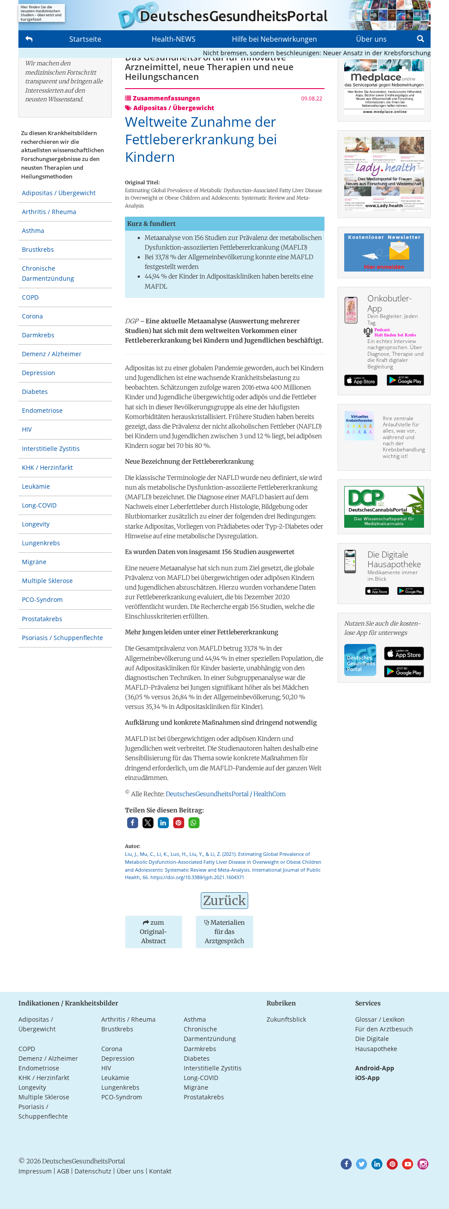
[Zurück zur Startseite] (224, 15)
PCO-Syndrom (42, 599)
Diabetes (35, 391)
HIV (27, 429)
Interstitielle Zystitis (51, 448)
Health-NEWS (174, 39)
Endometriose (42, 410)
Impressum (35, 1171)
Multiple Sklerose (47, 580)
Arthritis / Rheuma (49, 211)
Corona (32, 316)
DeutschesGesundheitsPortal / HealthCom (226, 794)
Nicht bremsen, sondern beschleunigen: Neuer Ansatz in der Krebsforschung (305, 53)
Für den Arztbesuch (384, 1029)
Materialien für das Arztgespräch (225, 932)
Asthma (33, 230)
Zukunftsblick (286, 1019)
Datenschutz (93, 1171)
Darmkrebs (38, 335)
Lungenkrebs (41, 543)
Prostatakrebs (42, 619)
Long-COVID (39, 505)
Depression (38, 372)
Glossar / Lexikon (380, 1019)
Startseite (85, 39)
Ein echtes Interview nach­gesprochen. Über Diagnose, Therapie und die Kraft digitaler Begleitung (395, 353)
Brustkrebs (38, 249)
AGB (63, 1171)
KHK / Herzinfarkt (47, 467)
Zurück (224, 901)
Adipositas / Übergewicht (59, 193)
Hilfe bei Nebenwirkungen (274, 39)
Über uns (371, 39)
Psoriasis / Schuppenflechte (62, 637)
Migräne (34, 562)
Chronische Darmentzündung (48, 273)
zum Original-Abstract (153, 932)
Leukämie (36, 486)
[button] (132, 822)
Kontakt (160, 1171)
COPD (30, 297)
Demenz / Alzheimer (52, 354)
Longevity (36, 524)
